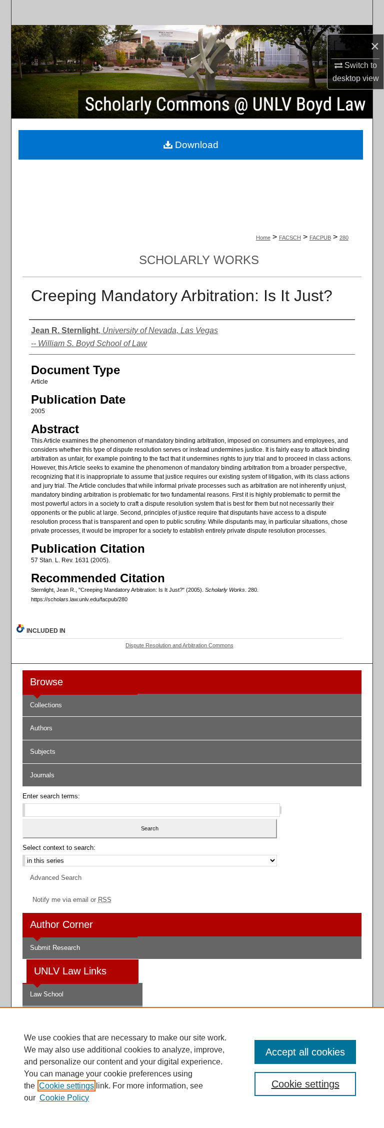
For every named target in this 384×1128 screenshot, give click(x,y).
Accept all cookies (305, 1051)
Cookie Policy (64, 1097)
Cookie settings (66, 1085)
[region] (192, 1067)
